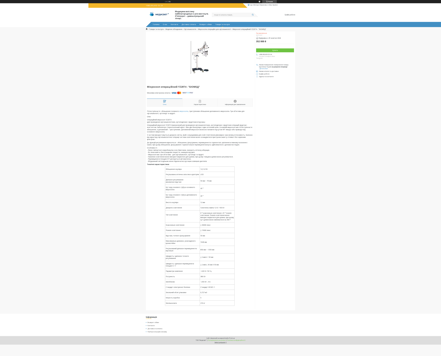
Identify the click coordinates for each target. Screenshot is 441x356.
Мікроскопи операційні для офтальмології (214, 29)
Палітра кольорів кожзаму (157, 332)
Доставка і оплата (189, 24)
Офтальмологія (190, 29)
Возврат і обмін (205, 24)
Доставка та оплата (155, 329)
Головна (156, 24)
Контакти (174, 24)
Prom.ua (232, 338)
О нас (165, 24)
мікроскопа (184, 111)
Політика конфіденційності (236, 340)
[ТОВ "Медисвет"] (159, 14)
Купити (275, 50)
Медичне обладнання (173, 29)
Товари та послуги (222, 24)
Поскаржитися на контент (217, 340)
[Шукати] (252, 15)
